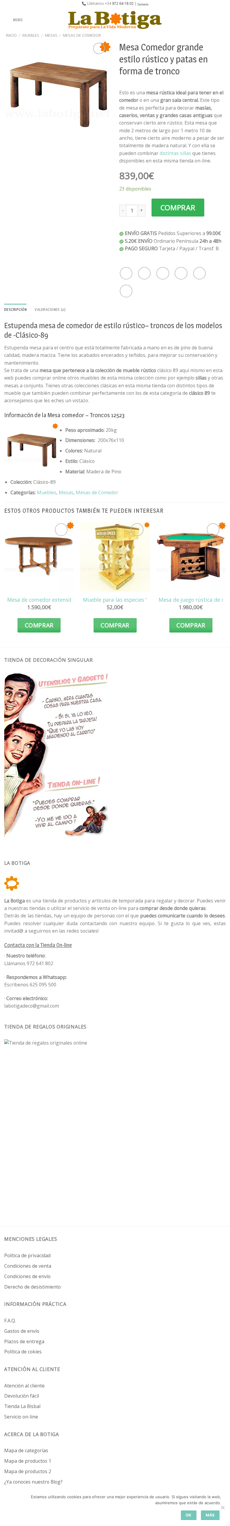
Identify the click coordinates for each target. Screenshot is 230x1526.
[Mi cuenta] (212, 20)
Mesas (51, 35)
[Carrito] (223, 20)
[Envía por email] (181, 273)
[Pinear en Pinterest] (199, 273)
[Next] (225, 583)
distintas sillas (175, 153)
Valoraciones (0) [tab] (50, 309)
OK (189, 1515)
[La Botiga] (115, 20)
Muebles (30, 35)
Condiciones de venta (27, 1266)
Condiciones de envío (27, 1276)
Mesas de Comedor (82, 35)
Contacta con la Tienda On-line (38, 945)
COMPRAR (178, 207)
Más (210, 1515)
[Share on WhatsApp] (126, 273)
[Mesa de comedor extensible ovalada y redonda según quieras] (39, 557)
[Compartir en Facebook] (144, 273)
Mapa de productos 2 (27, 1471)
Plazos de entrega (24, 1341)
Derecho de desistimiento (32, 1287)
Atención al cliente (24, 1385)
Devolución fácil (21, 1396)
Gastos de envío (21, 1331)
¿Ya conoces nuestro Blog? (33, 1482)
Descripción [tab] (15, 309)
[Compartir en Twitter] (162, 273)
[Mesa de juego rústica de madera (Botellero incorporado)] (191, 557)
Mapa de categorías (26, 1450)
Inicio (11, 35)
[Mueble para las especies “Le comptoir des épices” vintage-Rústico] (115, 557)
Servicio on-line (21, 1416)
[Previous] (4, 583)
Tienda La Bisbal (22, 1406)
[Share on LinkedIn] (126, 291)
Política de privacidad (27, 1255)
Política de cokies (23, 1351)
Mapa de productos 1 (27, 1461)
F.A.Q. (10, 1320)
